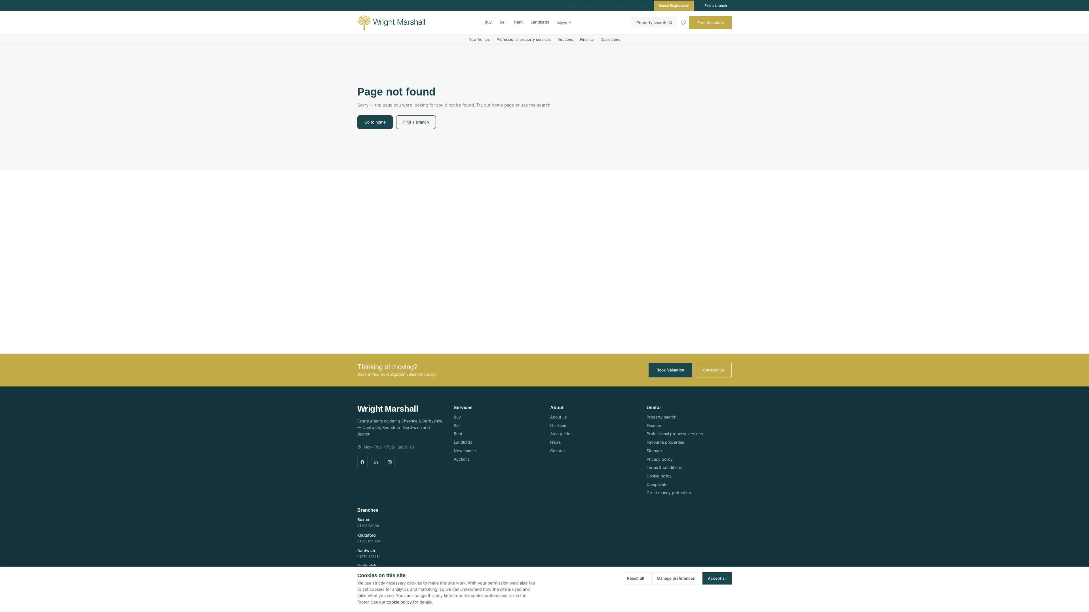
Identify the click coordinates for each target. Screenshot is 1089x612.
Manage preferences (676, 578)
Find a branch (715, 5)
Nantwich (366, 550)
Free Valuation (710, 22)
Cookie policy (659, 475)
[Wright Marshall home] (391, 22)
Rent (518, 22)
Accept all (717, 578)
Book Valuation (670, 369)
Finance (587, 39)
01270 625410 (375, 5)
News (587, 5)
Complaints (657, 484)
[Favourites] (683, 22)
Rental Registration (674, 5)
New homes (479, 39)
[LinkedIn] (376, 462)
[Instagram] (390, 462)
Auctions (565, 39)
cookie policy (399, 602)
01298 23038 (368, 526)
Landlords (540, 22)
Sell (503, 22)
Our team (546, 5)
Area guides (568, 5)
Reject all (635, 578)
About (528, 5)
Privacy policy (660, 459)
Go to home (375, 122)
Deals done (611, 39)
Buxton (363, 519)
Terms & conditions (664, 467)
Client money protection (669, 492)
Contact (642, 5)
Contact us (714, 369)
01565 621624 (368, 541)
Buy (488, 22)
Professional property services (524, 39)
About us (558, 417)
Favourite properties (614, 5)
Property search (651, 22)
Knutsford (366, 535)
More (562, 22)
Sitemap (654, 450)
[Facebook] (362, 462)
